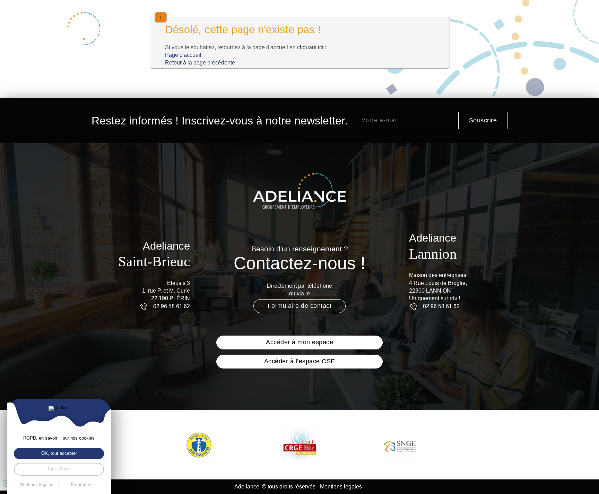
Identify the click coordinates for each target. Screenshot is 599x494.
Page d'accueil (183, 55)
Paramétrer (82, 485)
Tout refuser (59, 468)
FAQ (535, 13)
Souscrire (483, 120)
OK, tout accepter (59, 453)
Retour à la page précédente (200, 63)
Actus (511, 13)
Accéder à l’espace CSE (299, 361)
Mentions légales (341, 486)
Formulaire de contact (300, 305)
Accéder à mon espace (299, 342)
